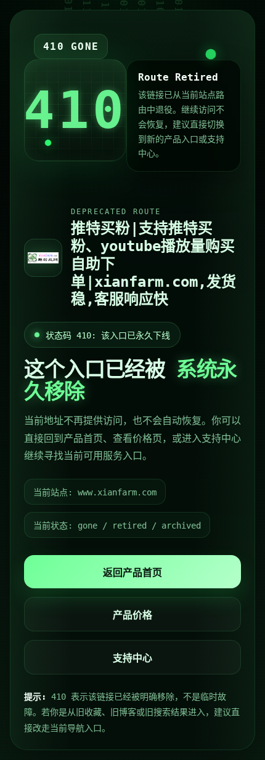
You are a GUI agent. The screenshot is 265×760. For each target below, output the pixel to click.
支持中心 (132, 658)
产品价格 (132, 615)
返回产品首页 (132, 572)
